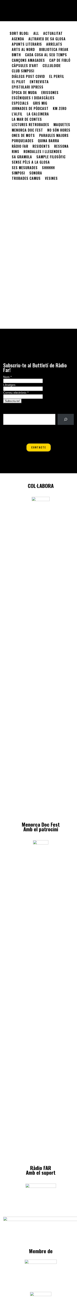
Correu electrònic (15, 392)
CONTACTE (38, 447)
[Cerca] (66, 419)
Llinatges (9, 384)
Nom (7, 377)
